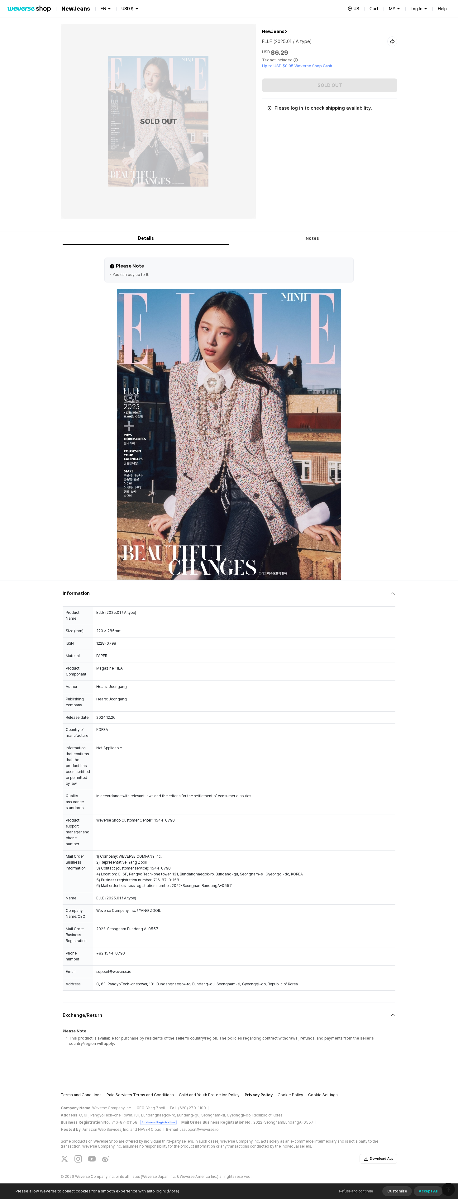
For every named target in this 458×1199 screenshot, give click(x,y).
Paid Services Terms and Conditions (140, 1094)
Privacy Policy (259, 1094)
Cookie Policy (290, 1094)
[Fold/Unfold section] (229, 593)
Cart (374, 8)
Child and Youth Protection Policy (209, 1094)
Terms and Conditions (81, 1094)
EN (103, 8)
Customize (397, 1191)
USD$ (128, 8)
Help (442, 8)
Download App (381, 1159)
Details (146, 238)
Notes (312, 238)
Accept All (428, 1191)
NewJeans (273, 31)
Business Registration (158, 1122)
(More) (173, 1191)
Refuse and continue (356, 1191)
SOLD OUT (329, 85)
